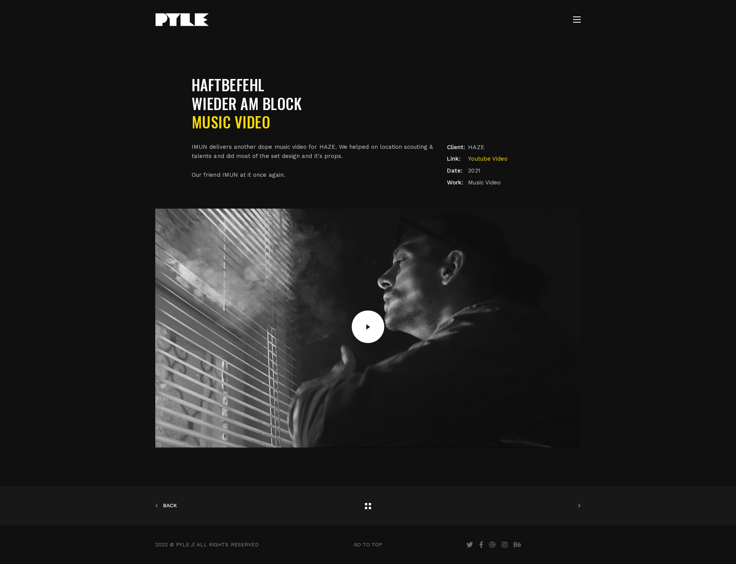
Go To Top (368, 545)
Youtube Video (488, 158)
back (169, 505)
